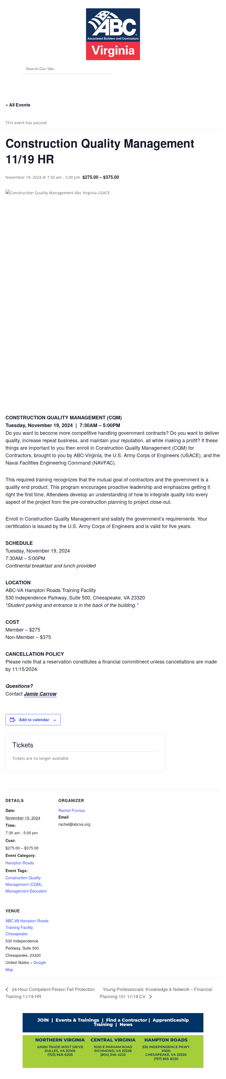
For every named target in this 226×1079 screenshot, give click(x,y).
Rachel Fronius (71, 810)
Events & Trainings (77, 1020)
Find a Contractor (126, 1020)
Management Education (26, 891)
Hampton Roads (20, 862)
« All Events (18, 105)
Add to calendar (34, 719)
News (126, 1024)
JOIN (43, 1020)
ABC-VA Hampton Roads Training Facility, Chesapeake (27, 927)
